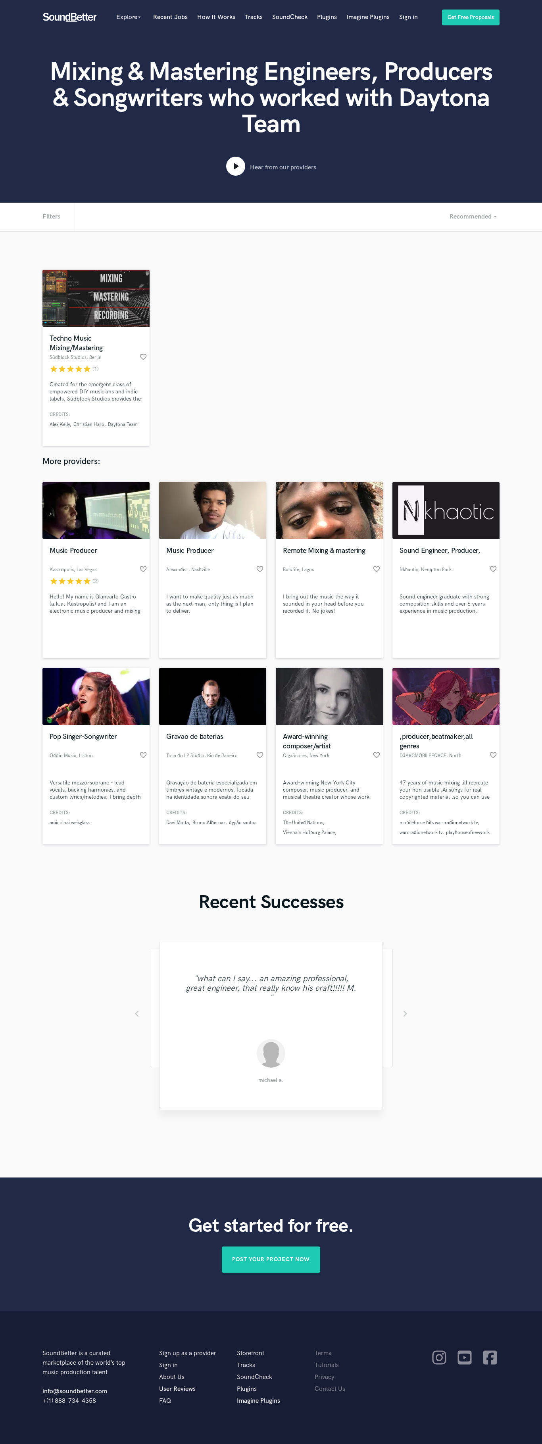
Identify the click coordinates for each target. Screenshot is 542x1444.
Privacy (324, 1377)
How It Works (216, 17)
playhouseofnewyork (468, 833)
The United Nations (303, 823)
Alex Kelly (60, 425)
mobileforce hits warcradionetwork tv (439, 823)
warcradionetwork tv (421, 833)
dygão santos (242, 823)
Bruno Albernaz (208, 823)
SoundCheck (290, 17)
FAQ (165, 1401)
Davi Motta (177, 823)
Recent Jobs (170, 17)
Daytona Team (123, 425)
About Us (172, 1377)
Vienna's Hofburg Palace (309, 833)
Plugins (327, 17)
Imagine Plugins (368, 17)
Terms (323, 1353)
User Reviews (177, 1389)
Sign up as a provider (187, 1353)
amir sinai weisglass (70, 823)
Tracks (254, 17)
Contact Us (330, 1389)
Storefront (250, 1353)
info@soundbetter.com (74, 1391)
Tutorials (327, 1365)
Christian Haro (88, 425)
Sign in (408, 17)
